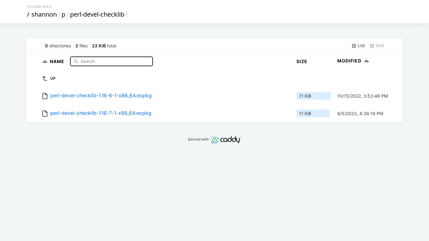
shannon (44, 14)
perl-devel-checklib (97, 14)
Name (58, 61)
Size (301, 61)
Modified (350, 60)
